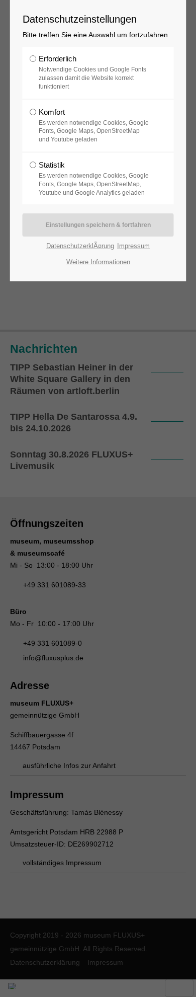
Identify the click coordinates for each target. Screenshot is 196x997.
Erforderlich (92, 72)
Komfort (94, 125)
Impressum (133, 246)
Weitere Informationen (98, 262)
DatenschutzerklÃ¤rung (80, 246)
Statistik (94, 178)
